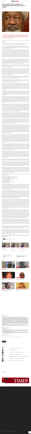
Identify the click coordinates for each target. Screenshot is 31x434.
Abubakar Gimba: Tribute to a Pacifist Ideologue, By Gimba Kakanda (16, 358)
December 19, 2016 (9, 8)
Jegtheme (15, 431)
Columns (3, 277)
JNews (4, 431)
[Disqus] (15, 303)
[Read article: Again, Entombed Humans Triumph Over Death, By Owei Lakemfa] (22, 285)
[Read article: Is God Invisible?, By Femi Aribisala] (22, 275)
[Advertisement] (15, 366)
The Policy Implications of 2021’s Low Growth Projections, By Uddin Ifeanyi (8, 269)
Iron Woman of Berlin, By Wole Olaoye (20, 268)
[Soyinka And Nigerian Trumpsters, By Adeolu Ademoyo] (6, 245)
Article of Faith (19, 277)
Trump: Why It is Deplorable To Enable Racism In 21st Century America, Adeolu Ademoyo (24, 248)
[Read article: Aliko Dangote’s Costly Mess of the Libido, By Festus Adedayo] (8, 275)
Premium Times (4, 8)
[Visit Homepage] (15, 1)
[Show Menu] (2, 1)
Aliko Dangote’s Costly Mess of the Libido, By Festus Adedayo (7, 279)
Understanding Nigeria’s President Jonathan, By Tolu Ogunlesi (15, 348)
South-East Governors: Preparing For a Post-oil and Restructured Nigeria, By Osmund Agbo (7, 290)
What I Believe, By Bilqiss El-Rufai (13, 350)
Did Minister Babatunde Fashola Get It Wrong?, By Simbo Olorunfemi (16, 360)
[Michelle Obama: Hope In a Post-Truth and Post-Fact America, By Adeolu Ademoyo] (15, 245)
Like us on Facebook (4, 371)
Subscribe (4, 341)
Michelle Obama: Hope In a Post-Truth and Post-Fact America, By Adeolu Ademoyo (15, 248)
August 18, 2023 (3, 270)
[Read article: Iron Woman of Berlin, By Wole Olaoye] (22, 264)
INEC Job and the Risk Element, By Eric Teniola (14, 354)
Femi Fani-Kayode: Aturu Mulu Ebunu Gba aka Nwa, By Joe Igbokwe (16, 352)
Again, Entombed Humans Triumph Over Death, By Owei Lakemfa (22, 290)
